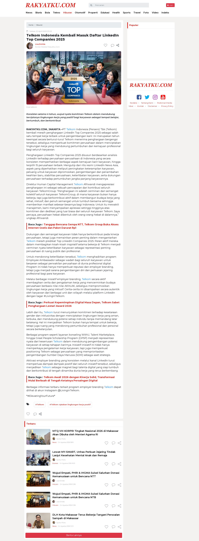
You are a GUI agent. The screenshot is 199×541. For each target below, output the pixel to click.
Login (171, 5)
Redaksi (133, 103)
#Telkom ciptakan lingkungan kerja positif (70, 404)
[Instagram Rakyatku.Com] (155, 97)
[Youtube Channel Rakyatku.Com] (163, 97)
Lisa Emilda (40, 44)
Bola (47, 12)
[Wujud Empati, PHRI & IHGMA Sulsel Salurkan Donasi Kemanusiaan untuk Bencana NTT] (38, 478)
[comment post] (112, 45)
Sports (127, 12)
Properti (93, 12)
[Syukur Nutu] (53, 439)
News (29, 12)
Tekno (56, 12)
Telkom (71, 129)
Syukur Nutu (61, 439)
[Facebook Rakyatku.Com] (139, 97)
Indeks (165, 12)
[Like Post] (106, 45)
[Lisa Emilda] (29, 45)
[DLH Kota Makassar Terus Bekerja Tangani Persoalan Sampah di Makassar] (38, 520)
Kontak (140, 106)
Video (155, 12)
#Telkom (39, 404)
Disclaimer (152, 106)
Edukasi (105, 12)
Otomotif (80, 12)
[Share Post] (117, 45)
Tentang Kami (147, 103)
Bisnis (38, 12)
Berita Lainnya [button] (73, 535)
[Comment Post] (113, 443)
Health (116, 12)
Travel (137, 12)
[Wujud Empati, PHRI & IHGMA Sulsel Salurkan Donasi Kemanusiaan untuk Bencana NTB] (38, 499)
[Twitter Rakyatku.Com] (147, 97)
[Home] (50, 5)
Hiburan (67, 12)
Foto (146, 12)
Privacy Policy (167, 106)
